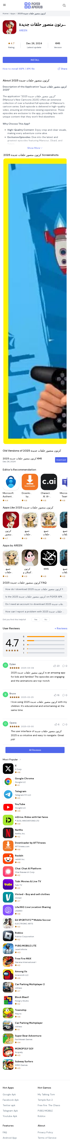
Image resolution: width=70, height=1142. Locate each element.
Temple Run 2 (45, 1099)
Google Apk (9, 1094)
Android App (10, 1137)
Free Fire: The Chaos (49, 1105)
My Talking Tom (46, 1094)
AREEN (23, 30)
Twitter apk (9, 1105)
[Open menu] (4, 5)
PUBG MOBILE (45, 1110)
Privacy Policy (45, 1132)
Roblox (41, 1116)
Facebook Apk (11, 1099)
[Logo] (34, 5)
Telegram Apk (10, 1110)
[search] (64, 5)
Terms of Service (47, 1137)
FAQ (5, 1132)
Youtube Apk (10, 1116)
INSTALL (35, 59)
